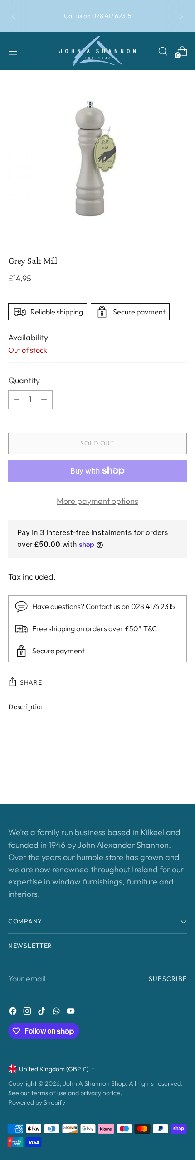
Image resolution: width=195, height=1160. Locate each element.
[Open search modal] (162, 51)
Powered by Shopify (36, 1102)
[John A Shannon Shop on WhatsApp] (57, 1012)
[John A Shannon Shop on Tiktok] (42, 1012)
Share (31, 682)
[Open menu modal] (13, 51)
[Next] (181, 16)
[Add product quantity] (44, 400)
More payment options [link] (97, 501)
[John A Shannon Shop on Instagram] (28, 1012)
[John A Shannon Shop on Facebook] (13, 1012)
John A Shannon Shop (94, 1083)
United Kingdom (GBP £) (53, 1069)
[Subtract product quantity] (17, 400)
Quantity (24, 380)
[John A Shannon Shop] (97, 51)
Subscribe (168, 979)
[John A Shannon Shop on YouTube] (71, 1012)
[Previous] (14, 16)
